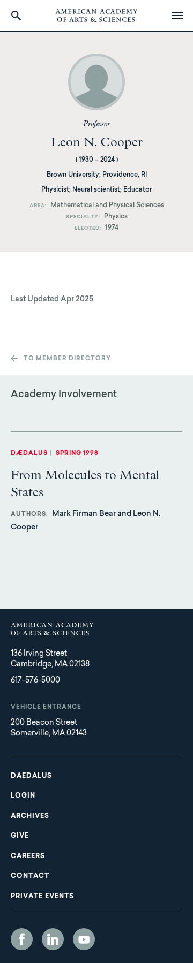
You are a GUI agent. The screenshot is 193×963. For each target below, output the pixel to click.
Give (20, 836)
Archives (30, 816)
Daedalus (31, 776)
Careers (28, 856)
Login (23, 796)
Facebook (22, 939)
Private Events (42, 896)
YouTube (84, 939)
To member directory (67, 359)
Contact (30, 876)
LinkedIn (53, 939)
